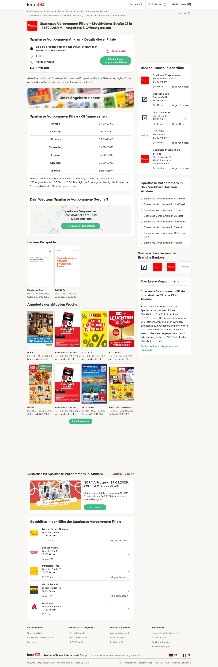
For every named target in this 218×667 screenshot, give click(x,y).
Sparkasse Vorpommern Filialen (92, 11)
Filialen (50, 11)
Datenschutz (145, 662)
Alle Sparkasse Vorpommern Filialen (116, 61)
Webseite (43, 67)
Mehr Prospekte (80, 421)
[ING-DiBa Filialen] (185, 267)
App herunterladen (161, 642)
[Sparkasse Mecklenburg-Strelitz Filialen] (158, 267)
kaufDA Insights (160, 637)
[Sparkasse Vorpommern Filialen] (171, 267)
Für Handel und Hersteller (40, 637)
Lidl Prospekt (116, 642)
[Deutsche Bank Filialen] (144, 267)
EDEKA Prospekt (77, 633)
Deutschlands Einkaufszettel (166, 633)
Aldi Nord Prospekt (119, 633)
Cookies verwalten (181, 662)
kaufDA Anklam (34, 11)
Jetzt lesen (95, 507)
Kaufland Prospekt (78, 637)
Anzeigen (183, 13)
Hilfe (120, 662)
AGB (167, 662)
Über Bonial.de (34, 633)
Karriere (31, 642)
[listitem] (40, 272)
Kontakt (158, 662)
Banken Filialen (65, 11)
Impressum (131, 662)
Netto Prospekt (118, 637)
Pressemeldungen (161, 646)
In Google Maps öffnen (81, 225)
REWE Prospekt (76, 642)
